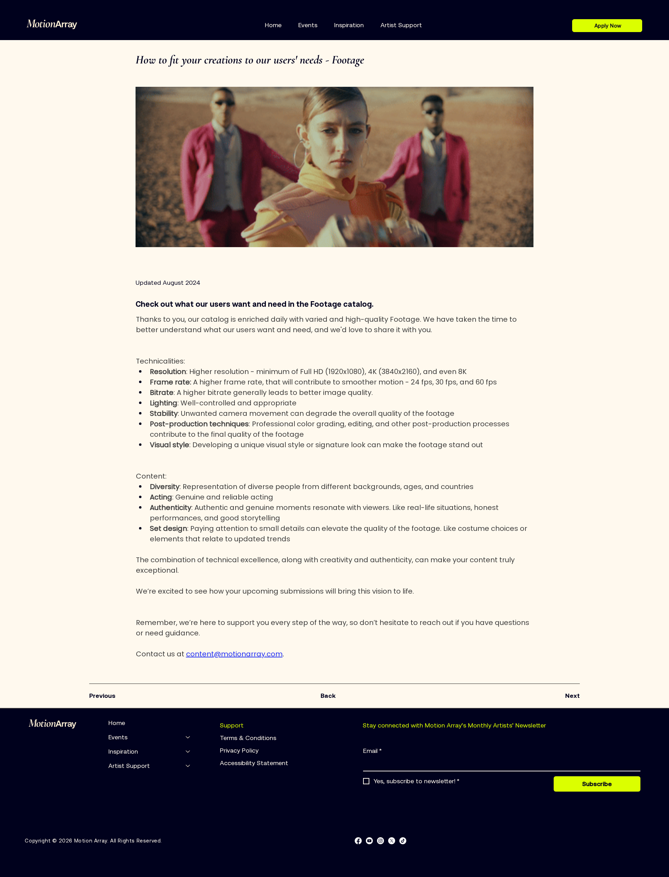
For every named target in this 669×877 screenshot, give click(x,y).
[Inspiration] (188, 751)
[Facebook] (358, 840)
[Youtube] (369, 840)
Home (116, 722)
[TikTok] (402, 840)
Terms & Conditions (249, 737)
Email (372, 750)
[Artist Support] (188, 765)
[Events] (188, 737)
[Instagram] (380, 840)
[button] (308, 25)
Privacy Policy (240, 750)
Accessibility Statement (254, 763)
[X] (391, 840)
